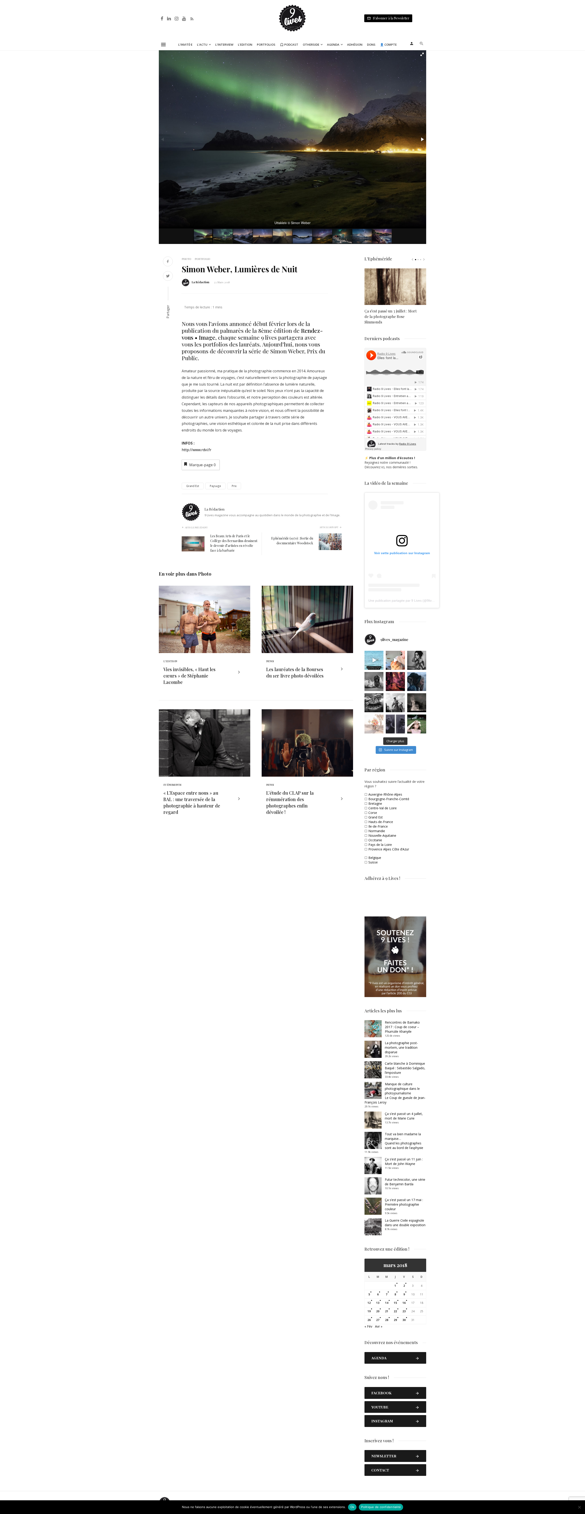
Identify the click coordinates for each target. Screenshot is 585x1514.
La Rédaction (200, 282)
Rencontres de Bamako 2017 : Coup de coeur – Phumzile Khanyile (402, 1027)
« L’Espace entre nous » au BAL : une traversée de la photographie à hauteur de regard (191, 802)
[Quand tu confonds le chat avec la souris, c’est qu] (395, 660)
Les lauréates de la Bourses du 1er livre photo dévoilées (295, 672)
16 (404, 1303)
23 (404, 1311)
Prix (234, 486)
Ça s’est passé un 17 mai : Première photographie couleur (404, 1204)
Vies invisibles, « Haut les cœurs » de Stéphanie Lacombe (189, 675)
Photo (186, 259)
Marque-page (202, 464)
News (270, 661)
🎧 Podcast (289, 44)
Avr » (378, 1326)
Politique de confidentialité (381, 1507)
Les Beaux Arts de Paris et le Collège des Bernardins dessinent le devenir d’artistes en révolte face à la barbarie (233, 543)
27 (377, 1320)
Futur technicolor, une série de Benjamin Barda (405, 1181)
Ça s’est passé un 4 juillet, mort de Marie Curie (404, 1116)
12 (369, 1303)
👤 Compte (388, 44)
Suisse (373, 862)
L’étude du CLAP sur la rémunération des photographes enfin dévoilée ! (290, 802)
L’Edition (245, 44)
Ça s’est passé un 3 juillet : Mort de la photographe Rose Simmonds (390, 316)
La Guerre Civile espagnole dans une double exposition (405, 1222)
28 (386, 1320)
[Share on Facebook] (168, 262)
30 (404, 1320)
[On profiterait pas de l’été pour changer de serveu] (373, 660)
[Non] (579, 1507)
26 (369, 1320)
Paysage (215, 486)
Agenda (333, 44)
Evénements (172, 784)
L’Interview (224, 44)
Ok (352, 1507)
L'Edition (170, 661)
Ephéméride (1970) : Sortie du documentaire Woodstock (292, 540)
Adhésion (354, 44)
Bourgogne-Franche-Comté (388, 799)
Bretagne (375, 803)
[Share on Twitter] (168, 276)
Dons (371, 44)
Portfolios (266, 44)
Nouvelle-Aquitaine (382, 835)
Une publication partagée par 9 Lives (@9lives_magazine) (410, 600)
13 (377, 1303)
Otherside (311, 44)
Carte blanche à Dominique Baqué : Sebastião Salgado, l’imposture (405, 1068)
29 (395, 1320)
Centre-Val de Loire (382, 808)
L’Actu (202, 44)
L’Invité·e (185, 44)
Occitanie (375, 840)
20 (377, 1311)
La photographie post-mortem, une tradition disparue (401, 1047)
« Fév (368, 1326)
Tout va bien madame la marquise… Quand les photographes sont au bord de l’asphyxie (404, 1141)
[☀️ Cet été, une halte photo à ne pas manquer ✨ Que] (416, 660)
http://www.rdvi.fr (196, 449)
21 (386, 1311)
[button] (422, 54)
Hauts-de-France (380, 822)
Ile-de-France (378, 826)
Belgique (374, 857)
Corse (372, 812)
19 (369, 1311)
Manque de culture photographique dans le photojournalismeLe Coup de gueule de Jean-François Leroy (394, 1093)
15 (395, 1303)
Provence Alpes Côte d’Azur (388, 849)
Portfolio (202, 259)
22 (395, 1311)
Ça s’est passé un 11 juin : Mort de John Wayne (404, 1161)
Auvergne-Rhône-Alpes (385, 794)
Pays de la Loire (380, 844)
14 (386, 1303)
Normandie (376, 831)
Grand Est (192, 486)
